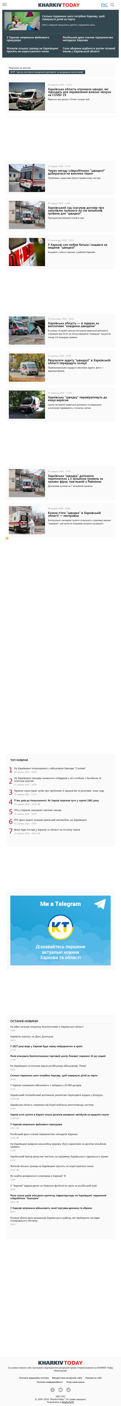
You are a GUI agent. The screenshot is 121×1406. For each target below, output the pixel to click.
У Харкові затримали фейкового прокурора (28, 38)
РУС (104, 4)
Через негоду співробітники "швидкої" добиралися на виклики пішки (76, 171)
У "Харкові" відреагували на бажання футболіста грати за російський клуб (53, 1185)
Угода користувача (75, 1382)
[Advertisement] (60, 140)
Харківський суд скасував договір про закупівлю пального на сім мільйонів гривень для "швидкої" (76, 210)
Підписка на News (7, 538)
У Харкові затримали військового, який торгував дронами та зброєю (51, 1208)
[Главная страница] (60, 1363)
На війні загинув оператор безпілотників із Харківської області (46, 1026)
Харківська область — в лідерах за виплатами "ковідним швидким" (73, 324)
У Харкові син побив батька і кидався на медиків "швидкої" (77, 246)
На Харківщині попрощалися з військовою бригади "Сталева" (50, 768)
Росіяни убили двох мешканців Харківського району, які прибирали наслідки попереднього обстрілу (55, 1219)
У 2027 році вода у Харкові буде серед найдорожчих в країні (46, 1046)
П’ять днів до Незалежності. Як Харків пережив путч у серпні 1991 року (56, 800)
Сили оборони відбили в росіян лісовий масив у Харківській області (89, 49)
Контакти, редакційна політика (34, 1377)
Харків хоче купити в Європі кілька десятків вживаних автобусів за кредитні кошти (59, 1114)
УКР (58, 1396)
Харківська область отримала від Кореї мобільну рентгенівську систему (52, 1104)
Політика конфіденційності (50, 1382)
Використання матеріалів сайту (67, 1377)
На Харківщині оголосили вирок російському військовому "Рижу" (48, 1065)
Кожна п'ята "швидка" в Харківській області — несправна (74, 514)
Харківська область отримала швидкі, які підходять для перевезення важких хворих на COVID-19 (79, 92)
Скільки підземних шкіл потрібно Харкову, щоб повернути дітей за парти (73, 17)
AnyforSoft (68, 1401)
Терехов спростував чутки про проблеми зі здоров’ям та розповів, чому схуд (59, 790)
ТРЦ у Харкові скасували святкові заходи (37, 810)
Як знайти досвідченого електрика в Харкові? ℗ (38, 1175)
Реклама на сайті (94, 1377)
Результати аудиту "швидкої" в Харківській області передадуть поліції (79, 361)
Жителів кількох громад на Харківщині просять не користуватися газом (32, 49)
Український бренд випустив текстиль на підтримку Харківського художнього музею (59, 1156)
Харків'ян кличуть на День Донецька (31, 1036)
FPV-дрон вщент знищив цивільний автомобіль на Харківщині (50, 819)
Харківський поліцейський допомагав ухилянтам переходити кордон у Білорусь (56, 1095)
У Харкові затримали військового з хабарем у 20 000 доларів (45, 1085)
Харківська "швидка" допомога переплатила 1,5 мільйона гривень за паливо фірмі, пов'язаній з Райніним (75, 478)
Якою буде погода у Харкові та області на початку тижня (47, 829)
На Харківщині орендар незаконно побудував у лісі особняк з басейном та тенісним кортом (57, 779)
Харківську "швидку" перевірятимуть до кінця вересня (77, 398)
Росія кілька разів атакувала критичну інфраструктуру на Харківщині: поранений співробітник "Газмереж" (58, 1197)
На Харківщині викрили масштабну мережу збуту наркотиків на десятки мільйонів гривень (58, 1145)
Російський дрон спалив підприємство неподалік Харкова (88, 38)
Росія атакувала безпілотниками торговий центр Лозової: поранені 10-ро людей (58, 1056)
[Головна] (59, 5)
